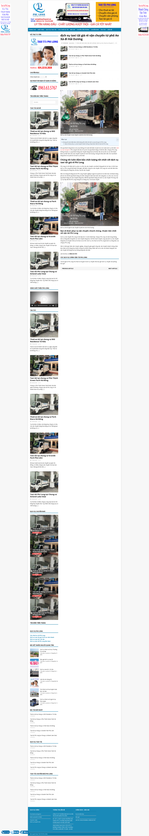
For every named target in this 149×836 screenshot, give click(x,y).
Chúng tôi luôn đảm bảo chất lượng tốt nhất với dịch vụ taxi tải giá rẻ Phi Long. (85, 142)
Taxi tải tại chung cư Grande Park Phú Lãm (82, 73)
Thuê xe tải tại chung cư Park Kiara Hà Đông (82, 64)
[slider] (43, 305)
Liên (78, 49)
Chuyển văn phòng (83, 29)
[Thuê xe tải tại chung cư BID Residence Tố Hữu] (63, 50)
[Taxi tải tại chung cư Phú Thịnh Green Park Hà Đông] (63, 59)
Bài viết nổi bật (92, 43)
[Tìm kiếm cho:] (44, 102)
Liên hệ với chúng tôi (46, 679)
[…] (38, 142)
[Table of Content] (118, 139)
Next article (113, 268)
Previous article (67, 268)
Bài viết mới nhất (82, 43)
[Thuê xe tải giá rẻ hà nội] (74, 14)
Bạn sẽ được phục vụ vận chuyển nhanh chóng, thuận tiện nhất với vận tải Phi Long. (86, 144)
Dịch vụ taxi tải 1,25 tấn (46, 669)
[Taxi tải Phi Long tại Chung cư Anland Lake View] (63, 85)
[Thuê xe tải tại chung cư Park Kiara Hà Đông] (63, 68)
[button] (44, 299)
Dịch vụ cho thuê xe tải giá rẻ (105, 43)
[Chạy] (32, 305)
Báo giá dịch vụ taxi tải (46, 659)
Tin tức (103, 29)
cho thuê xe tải (63, 29)
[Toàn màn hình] (56, 305)
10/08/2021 (65, 43)
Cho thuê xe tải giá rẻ (35, 814)
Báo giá (72, 29)
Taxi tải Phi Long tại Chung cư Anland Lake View (84, 82)
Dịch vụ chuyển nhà (35, 822)
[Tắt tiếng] (53, 305)
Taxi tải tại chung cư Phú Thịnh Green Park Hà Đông (85, 55)
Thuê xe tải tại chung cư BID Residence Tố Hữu (83, 47)
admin (72, 43)
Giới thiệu (41, 29)
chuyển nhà (95, 29)
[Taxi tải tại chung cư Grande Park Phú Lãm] (63, 76)
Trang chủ (32, 29)
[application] (44, 299)
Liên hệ (110, 29)
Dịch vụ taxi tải (51, 29)
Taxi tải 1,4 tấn (33, 820)
